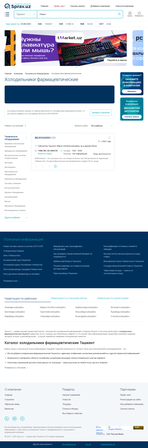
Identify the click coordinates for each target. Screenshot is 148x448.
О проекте (9, 399)
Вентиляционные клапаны (15, 210)
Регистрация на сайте (130, 399)
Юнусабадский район (85, 312)
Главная (44, 6)
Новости (66, 399)
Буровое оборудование (14, 192)
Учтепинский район (120, 316)
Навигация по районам (21, 298)
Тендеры (66, 404)
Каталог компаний (71, 395)
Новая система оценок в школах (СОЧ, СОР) (23, 246)
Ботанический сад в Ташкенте (17, 260)
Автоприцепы (10, 167)
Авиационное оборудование (16, 151)
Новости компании (125, 6)
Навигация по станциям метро (69, 298)
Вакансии (9, 409)
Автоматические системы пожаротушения (15, 156)
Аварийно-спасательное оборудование (14, 145)
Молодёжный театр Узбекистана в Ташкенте (124, 261)
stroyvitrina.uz (69, 444)
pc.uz (88, 444)
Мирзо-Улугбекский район (52, 307)
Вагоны (8, 201)
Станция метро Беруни (13, 251)
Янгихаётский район (120, 307)
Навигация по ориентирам (112, 298)
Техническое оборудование (37, 74)
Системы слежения (13, 183)
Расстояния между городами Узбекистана (22, 269)
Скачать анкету (77, 6)
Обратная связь (12, 404)
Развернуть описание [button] (15, 367)
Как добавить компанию (131, 404)
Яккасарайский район (85, 316)
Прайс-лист (59, 6)
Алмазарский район (14, 307)
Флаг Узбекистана (11, 255)
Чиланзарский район (50, 316)
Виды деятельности (102, 154)
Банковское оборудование (15, 179)
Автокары (9, 163)
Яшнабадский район (120, 312)
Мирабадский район (14, 316)
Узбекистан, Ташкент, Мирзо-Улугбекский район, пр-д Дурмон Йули (67, 146)
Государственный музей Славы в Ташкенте (123, 266)
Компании (18, 74)
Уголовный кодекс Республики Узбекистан (22, 265)
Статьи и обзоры (70, 409)
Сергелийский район (50, 312)
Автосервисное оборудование (11, 173)
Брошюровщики (11, 197)
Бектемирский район (15, 312)
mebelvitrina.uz (108, 444)
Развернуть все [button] (10, 281)
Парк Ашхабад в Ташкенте (65, 273)
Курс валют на (13, 24)
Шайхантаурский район (86, 307)
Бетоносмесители (12, 188)
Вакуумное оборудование (15, 206)
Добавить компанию (100, 6)
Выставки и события (72, 413)
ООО (45, 137)
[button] (7, 14)
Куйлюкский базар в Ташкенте (67, 261)
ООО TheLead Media (114, 434)
